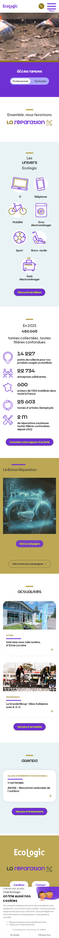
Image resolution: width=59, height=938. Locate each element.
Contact (41, 884)
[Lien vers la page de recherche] (41, 6)
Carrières (19, 884)
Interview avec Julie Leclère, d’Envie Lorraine (23, 644)
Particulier (40, 81)
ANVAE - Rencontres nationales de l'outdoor (29, 789)
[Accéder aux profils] (51, 6)
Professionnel (20, 81)
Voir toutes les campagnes (27, 563)
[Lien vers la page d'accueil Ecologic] (10, 6)
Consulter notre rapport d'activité (30, 442)
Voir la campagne (30, 543)
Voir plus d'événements (29, 811)
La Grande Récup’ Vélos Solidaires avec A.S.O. (27, 705)
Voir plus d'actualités (29, 726)
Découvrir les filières (29, 292)
